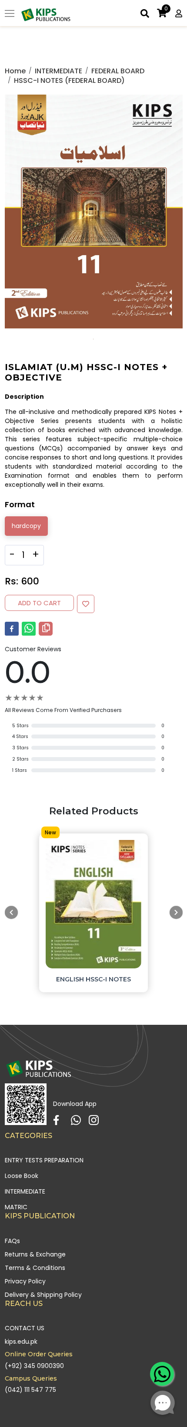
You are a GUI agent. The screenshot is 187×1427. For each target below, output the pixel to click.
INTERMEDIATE (58, 70)
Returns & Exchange (35, 1254)
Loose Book (21, 1175)
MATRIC (16, 1207)
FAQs (12, 1241)
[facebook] (12, 629)
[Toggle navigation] (9, 14)
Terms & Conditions (35, 1267)
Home (15, 70)
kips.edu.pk (21, 1341)
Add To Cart (39, 602)
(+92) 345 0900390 (34, 1365)
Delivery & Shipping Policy (43, 1294)
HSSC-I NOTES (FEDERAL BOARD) (69, 80)
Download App (75, 1103)
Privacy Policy (25, 1281)
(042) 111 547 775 (30, 1389)
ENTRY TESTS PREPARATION (44, 1160)
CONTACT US (24, 1328)
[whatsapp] (29, 629)
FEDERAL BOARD (117, 70)
